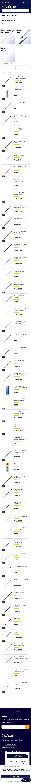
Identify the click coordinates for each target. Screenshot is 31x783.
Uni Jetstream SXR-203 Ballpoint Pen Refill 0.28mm (20, 399)
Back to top (14, 711)
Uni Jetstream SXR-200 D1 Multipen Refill (21, 128)
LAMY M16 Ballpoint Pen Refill (20, 141)
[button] (28, 6)
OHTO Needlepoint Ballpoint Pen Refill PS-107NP (20, 206)
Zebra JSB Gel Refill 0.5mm (21, 360)
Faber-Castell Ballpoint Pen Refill (21, 631)
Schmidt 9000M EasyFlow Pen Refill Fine (21, 580)
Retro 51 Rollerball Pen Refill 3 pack (20, 464)
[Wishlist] (24, 6)
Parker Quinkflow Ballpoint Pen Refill (21, 296)
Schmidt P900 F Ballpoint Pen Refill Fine (20, 257)
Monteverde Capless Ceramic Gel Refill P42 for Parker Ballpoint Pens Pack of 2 (21, 116)
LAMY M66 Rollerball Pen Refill (21, 683)
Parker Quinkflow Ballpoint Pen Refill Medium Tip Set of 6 (21, 657)
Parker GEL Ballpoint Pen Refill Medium (20, 489)
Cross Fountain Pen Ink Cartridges (20, 502)
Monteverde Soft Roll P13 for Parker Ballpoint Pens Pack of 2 (20, 335)
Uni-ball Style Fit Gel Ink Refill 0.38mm (20, 322)
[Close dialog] (27, 754)
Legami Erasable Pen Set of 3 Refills (20, 90)
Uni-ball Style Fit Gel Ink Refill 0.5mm (20, 103)
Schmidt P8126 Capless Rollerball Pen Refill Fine (20, 644)
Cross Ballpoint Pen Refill (20, 566)
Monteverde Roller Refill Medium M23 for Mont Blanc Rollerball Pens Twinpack (20, 438)
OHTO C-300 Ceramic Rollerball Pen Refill (20, 451)
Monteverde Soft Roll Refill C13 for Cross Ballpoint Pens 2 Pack (21, 528)
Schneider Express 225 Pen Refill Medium (20, 477)
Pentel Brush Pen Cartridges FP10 (18, 541)
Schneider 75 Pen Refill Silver (20, 425)
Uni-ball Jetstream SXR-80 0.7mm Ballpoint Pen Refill (21, 348)
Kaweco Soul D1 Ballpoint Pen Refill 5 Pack (20, 180)
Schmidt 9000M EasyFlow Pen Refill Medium (21, 309)
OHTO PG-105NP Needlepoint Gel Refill (20, 77)
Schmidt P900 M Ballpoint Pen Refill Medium (21, 154)
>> (17, 698)
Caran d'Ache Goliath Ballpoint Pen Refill (19, 283)
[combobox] (15, 10)
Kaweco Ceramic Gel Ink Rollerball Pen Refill (20, 270)
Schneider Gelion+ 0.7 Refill (20, 593)
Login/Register (24, 2)
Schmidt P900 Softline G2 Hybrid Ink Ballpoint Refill (21, 373)
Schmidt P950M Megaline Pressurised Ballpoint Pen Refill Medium (21, 515)
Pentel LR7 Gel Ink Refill (20, 167)
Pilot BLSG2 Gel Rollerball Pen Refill (21, 219)
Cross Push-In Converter (20, 618)
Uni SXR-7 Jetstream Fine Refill (20, 554)
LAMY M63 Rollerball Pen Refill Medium (21, 232)
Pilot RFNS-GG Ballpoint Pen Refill (20, 606)
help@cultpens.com (10, 747)
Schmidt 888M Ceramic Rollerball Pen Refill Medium (20, 245)
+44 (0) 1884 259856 (10, 745)
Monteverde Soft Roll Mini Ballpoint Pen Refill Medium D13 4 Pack (21, 670)
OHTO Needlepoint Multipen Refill (19, 193)
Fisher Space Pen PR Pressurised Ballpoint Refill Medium (21, 386)
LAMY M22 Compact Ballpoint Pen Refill (19, 412)
